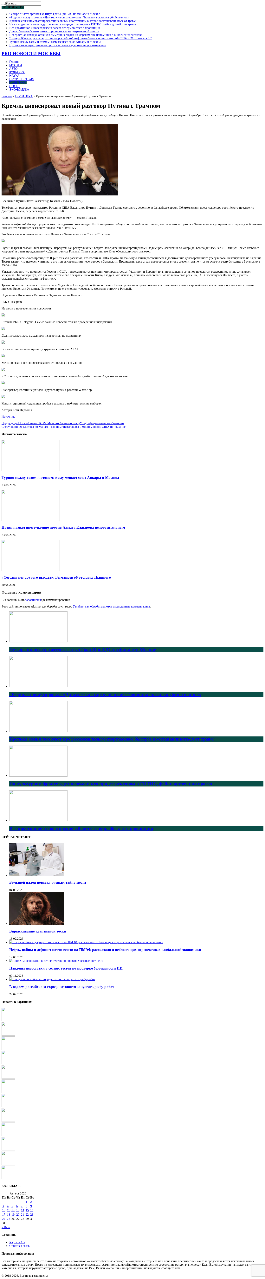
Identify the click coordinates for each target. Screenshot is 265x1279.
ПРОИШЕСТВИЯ (21, 79)
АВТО (13, 68)
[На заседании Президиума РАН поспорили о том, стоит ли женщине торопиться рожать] (8, 1077)
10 (3, 1210)
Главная (15, 61)
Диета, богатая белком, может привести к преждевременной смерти (54, 31)
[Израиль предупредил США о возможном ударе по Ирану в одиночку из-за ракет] (8, 1149)
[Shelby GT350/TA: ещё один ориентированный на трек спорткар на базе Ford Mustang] (8, 1178)
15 (27, 1210)
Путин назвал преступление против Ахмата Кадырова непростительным (57, 45)
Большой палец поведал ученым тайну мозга (47, 882)
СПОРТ (14, 86)
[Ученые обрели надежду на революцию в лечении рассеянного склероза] (8, 1034)
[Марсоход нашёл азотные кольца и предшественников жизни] (8, 1092)
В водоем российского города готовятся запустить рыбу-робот (61, 987)
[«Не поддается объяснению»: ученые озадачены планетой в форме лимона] (8, 1120)
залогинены (33, 599)
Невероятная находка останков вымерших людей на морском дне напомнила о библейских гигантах (75, 34)
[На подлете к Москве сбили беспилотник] (8, 1063)
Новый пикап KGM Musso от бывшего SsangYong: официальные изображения (63, 423)
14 (22, 1210)
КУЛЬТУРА (17, 72)
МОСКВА (15, 65)
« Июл (6, 1227)
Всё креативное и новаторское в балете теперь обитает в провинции (54, 27)
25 (8, 1218)
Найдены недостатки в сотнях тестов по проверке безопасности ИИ (66, 968)
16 (31, 1210)
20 (17, 1214)
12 (13, 1210)
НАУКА (14, 75)
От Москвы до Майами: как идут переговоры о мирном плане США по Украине (64, 426)
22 (27, 1214)
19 (13, 1214)
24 (3, 1218)
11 (8, 1210)
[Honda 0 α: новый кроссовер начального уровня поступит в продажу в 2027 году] (8, 1135)
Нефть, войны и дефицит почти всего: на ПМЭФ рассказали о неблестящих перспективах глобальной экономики (105, 950)
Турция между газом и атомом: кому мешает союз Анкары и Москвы (55, 41)
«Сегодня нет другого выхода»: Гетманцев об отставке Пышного (56, 577)
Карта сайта (17, 1242)
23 (31, 1214)
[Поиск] (3, 4)
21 (22, 1214)
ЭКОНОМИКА (19, 89)
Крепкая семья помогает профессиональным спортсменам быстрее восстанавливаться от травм (72, 20)
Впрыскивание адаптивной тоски (37, 931)
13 (17, 1210)
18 (8, 1214)
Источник (8, 416)
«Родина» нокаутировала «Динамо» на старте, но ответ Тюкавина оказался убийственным (69, 17)
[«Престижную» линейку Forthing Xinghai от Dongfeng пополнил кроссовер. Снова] (8, 1106)
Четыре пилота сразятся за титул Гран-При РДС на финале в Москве (54, 14)
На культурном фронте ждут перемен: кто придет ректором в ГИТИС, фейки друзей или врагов (73, 24)
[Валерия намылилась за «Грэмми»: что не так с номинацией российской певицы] (8, 1020)
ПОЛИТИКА (18, 82)
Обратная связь (19, 1245)
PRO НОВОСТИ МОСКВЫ (31, 53)
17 (3, 1214)
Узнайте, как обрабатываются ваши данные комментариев (111, 606)
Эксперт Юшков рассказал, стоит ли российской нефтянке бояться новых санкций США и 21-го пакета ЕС (80, 38)
